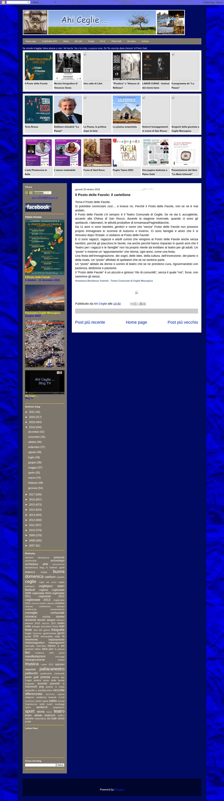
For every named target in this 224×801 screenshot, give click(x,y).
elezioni (60, 620)
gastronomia (49, 633)
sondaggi (59, 704)
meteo (61, 660)
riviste (38, 701)
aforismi (29, 557)
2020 (32, 417)
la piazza (59, 649)
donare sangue (46, 619)
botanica (30, 572)
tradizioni (50, 715)
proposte (29, 683)
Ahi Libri (78, 41)
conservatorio (57, 609)
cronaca (31, 616)
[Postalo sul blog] (135, 303)
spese (28, 707)
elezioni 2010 (32, 623)
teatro (59, 711)
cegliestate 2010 (41, 593)
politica (37, 680)
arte (45, 564)
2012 (32, 520)
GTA (36, 636)
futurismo (37, 633)
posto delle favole (54, 680)
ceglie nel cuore (47, 582)
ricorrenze (29, 701)
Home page (31, 41)
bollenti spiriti (57, 567)
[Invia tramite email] (131, 303)
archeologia (57, 560)
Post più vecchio (183, 322)
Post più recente (90, 322)
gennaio (33, 488)
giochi (60, 633)
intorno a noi (56, 645)
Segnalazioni (31, 704)
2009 (32, 535)
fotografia (57, 629)
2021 (32, 412)
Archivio (145, 41)
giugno (32, 462)
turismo (29, 718)
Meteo (66, 41)
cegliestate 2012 (51, 596)
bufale (44, 572)
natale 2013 (47, 664)
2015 (32, 504)
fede (61, 626)
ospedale (30, 669)
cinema (29, 606)
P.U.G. (103, 41)
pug (41, 686)
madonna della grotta (49, 653)
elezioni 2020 (49, 623)
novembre (34, 437)
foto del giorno (42, 630)
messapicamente (35, 659)
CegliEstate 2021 (49, 41)
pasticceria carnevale (52, 673)
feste (28, 629)
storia (41, 711)
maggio (33, 467)
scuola (61, 701)
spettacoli (42, 707)
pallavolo (31, 673)
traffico (61, 715)
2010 (32, 530)
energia (36, 626)
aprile (31, 472)
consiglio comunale (44, 612)
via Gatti (52, 718)
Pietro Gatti (116, 41)
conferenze (31, 609)
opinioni (59, 664)
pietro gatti (32, 677)
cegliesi (43, 589)
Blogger (118, 789)
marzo (32, 477)
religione (29, 697)
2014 (32, 509)
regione (61, 694)
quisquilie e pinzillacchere (38, 690)
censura (35, 603)
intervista (41, 646)
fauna (55, 626)
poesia (45, 677)
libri (27, 652)
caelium (50, 576)
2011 (32, 525)
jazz (51, 649)
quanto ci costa (55, 686)
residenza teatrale (46, 697)
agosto (32, 452)
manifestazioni (35, 656)
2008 (32, 540)
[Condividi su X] (138, 303)
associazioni (58, 564)
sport (29, 711)
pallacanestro (52, 669)
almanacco (43, 557)
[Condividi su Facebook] (141, 303)
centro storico (47, 603)
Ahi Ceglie (101, 303)
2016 (32, 499)
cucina (46, 616)
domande (30, 619)
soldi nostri (46, 704)
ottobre (32, 442)
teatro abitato (33, 715)
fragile (28, 633)
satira (53, 700)
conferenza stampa (51, 606)
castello (60, 577)
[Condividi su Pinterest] (144, 303)
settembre (34, 447)
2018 (32, 427)
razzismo (50, 694)
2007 (32, 545)
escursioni (46, 626)
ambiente (59, 557)
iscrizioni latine (33, 649)
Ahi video (131, 41)
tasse (49, 712)
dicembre (34, 431)
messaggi (59, 656)
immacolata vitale (50, 636)
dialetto (60, 616)
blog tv (44, 567)
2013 (32, 515)
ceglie (30, 581)
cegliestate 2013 (38, 599)
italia (45, 649)
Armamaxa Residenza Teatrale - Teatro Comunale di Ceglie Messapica (114, 280)
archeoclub (31, 560)
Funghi (91, 41)
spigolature (58, 707)
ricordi (61, 697)
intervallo (29, 646)
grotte (28, 636)
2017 (32, 494)
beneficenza (31, 567)
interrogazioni (56, 642)
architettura (31, 564)
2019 (32, 422)
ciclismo (59, 603)
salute (45, 701)
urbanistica (40, 718)
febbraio (33, 482)
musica (32, 663)
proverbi (42, 683)
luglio (31, 457)
